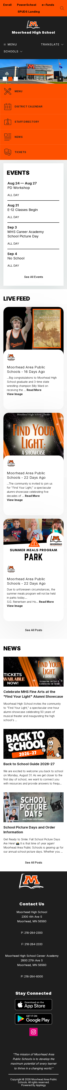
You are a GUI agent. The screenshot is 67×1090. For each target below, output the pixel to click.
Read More (34, 390)
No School (16, 258)
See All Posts (33, 630)
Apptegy (41, 1085)
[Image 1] (5, 79)
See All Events (33, 277)
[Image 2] (10, 79)
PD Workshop (20, 187)
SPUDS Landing (29, 11)
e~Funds (48, 4)
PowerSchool (26, 4)
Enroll (7, 4)
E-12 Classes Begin (23, 210)
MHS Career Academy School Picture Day (25, 234)
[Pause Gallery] (60, 79)
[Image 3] (16, 79)
